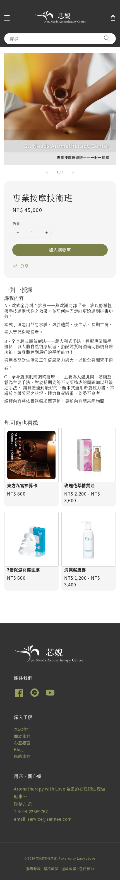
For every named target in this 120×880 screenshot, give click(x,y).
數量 (16, 223)
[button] (7, 18)
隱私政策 (51, 868)
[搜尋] (107, 38)
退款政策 (69, 868)
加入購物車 (60, 250)
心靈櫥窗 (22, 742)
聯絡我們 (22, 756)
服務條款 (33, 868)
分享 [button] (24, 266)
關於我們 (22, 736)
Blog (18, 749)
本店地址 (22, 729)
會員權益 (86, 868)
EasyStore (86, 858)
